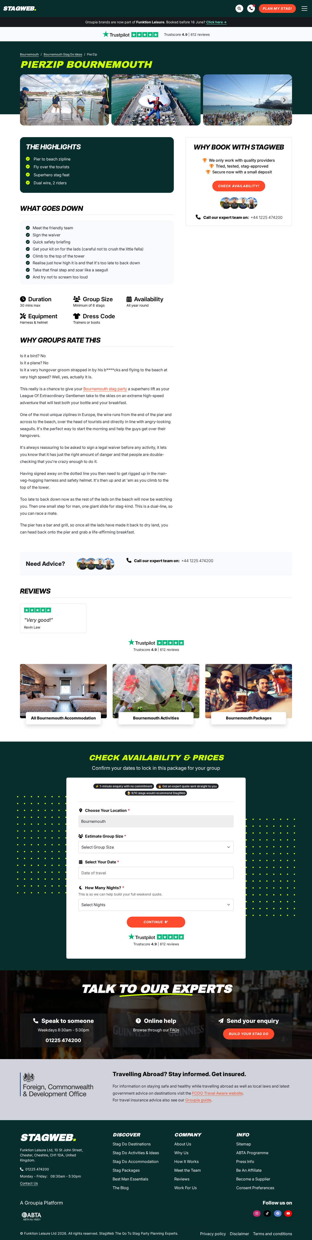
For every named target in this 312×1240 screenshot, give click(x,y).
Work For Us (185, 1187)
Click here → (216, 22)
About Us (182, 1144)
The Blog (121, 1187)
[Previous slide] (28, 100)
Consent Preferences (255, 1187)
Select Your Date (102, 861)
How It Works (186, 1161)
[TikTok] (267, 1213)
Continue (154, 922)
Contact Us (29, 1183)
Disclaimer (239, 1233)
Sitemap (243, 1144)
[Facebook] (278, 1213)
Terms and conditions (272, 1233)
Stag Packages (126, 1170)
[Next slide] (284, 100)
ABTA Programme (252, 1152)
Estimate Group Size (105, 836)
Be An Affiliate (249, 1170)
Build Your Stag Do (248, 1034)
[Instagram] (257, 1213)
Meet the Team (187, 1170)
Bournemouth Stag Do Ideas (63, 54)
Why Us (181, 1152)
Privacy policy (213, 1233)
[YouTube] (288, 1213)
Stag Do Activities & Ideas (136, 1152)
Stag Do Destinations (132, 1144)
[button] (251, 8)
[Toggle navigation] (304, 8)
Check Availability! (238, 186)
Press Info (245, 1161)
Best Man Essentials (130, 1179)
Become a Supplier (253, 1179)
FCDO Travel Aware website (217, 1093)
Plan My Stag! (277, 8)
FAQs (174, 1029)
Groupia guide (198, 1100)
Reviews (181, 1179)
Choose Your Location (107, 810)
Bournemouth (29, 54)
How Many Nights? (104, 887)
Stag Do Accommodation (135, 1161)
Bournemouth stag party (105, 388)
